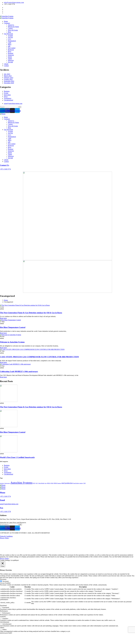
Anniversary (7, 483)
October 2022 (8, 79)
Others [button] (2, 627)
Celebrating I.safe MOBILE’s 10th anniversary (19, 371)
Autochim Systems (21, 482)
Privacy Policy (4, 538)
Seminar (59, 483)
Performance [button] (4, 611)
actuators (2, 483)
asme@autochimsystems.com (9, 504)
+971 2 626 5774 (5, 169)
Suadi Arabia (76, 483)
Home (6, 300)
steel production (67, 483)
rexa (55, 483)
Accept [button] (12, 560)
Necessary (5, 581)
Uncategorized (8, 100)
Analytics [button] (3, 616)
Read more (3, 318)
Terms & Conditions (6, 536)
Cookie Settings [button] (5, 560)
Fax (1, 508)
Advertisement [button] (4, 622)
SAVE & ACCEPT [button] (6, 633)
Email (2, 500)
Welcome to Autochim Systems (12, 342)
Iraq (46, 483)
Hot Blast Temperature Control (12, 327)
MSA (52, 483)
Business (6, 91)
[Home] (2, 114)
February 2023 (8, 77)
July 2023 (7, 74)
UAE (84, 483)
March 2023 (8, 76)
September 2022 (9, 81)
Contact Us (4, 165)
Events (6, 93)
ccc (34, 483)
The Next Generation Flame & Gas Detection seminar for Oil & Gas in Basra (31, 313)
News (6, 96)
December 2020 (9, 83)
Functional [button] (3, 605)
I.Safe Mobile (41, 483)
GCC (37, 483)
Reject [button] (17, 560)
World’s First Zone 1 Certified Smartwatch (17, 457)
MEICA (49, 483)
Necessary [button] (3, 579)
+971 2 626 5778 (5, 511)
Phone (2, 492)
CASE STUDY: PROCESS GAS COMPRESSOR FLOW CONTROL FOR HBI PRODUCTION (39, 357)
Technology (7, 98)
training (81, 483)
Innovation (7, 95)
